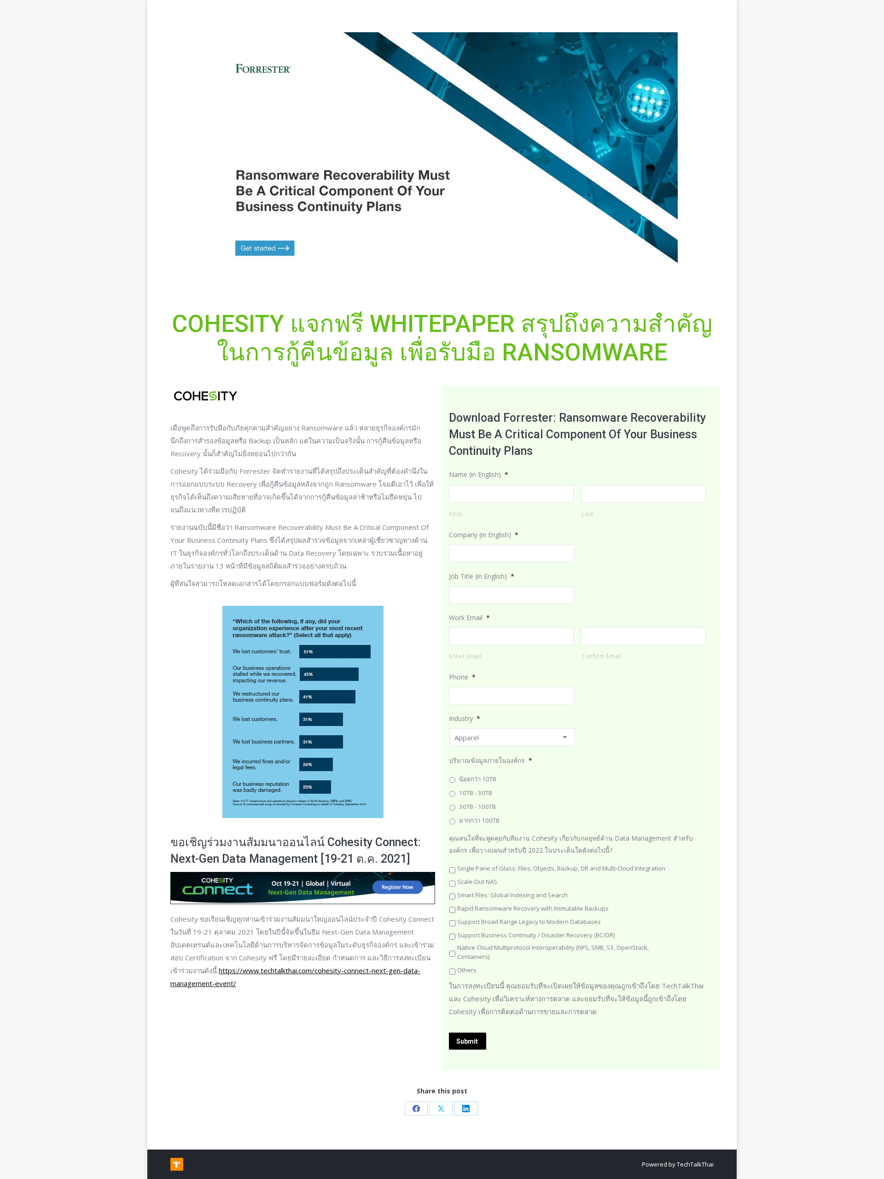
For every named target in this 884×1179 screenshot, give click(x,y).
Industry (464, 718)
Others (467, 970)
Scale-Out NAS (477, 881)
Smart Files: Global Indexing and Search (512, 895)
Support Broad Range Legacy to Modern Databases (529, 922)
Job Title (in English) (481, 576)
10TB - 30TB (475, 793)
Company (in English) (483, 534)
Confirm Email (602, 656)
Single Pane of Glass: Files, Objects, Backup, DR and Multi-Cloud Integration (561, 868)
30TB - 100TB (477, 806)
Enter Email (465, 656)
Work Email (469, 617)
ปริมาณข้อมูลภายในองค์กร (490, 760)
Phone (462, 677)
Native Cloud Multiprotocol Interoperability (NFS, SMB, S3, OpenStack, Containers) (553, 952)
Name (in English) (478, 474)
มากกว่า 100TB (479, 820)
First (455, 514)
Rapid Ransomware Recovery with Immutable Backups (533, 908)
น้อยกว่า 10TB (477, 779)
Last (587, 514)
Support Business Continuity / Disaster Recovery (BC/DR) (536, 935)
